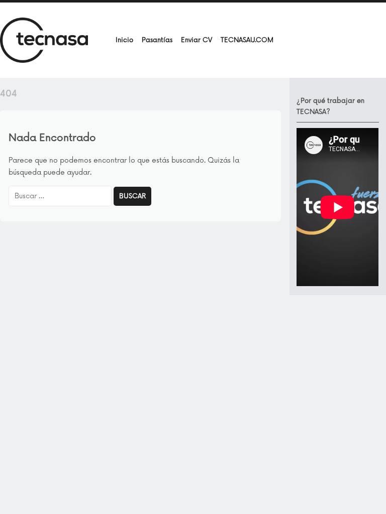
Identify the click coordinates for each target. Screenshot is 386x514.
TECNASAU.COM (247, 40)
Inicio (124, 40)
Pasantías (157, 40)
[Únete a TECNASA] (44, 39)
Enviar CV (196, 40)
